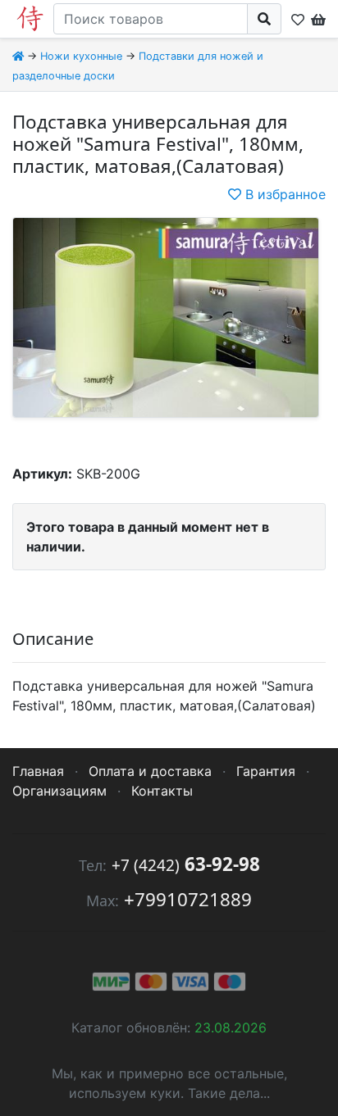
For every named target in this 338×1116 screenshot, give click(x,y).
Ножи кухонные (81, 56)
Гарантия (265, 771)
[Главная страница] (18, 56)
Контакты (162, 791)
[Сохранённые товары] (298, 18)
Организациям (59, 791)
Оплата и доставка (150, 771)
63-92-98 (186, 864)
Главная (38, 771)
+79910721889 (188, 899)
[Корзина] (317, 18)
